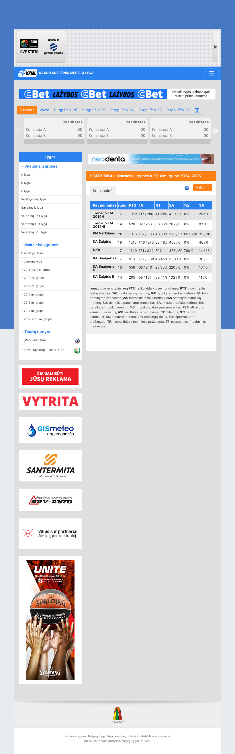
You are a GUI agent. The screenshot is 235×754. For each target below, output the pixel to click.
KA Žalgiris (102, 241)
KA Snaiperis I (104, 258)
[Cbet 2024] (117, 94)
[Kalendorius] (197, 110)
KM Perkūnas (104, 233)
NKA (96, 250)
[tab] (103, 190)
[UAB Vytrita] (50, 401)
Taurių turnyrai (37, 331)
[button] (50, 261)
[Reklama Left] (50, 376)
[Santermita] (50, 466)
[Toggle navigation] (211, 73)
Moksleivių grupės (40, 244)
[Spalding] (50, 619)
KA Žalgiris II (103, 276)
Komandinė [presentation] (103, 190)
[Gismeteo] (50, 430)
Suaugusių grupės (40, 166)
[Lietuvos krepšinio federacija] (117, 714)
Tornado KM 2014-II (103, 225)
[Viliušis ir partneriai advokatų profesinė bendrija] (50, 533)
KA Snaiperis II (103, 268)
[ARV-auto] (50, 500)
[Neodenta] (151, 159)
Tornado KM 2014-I (103, 215)
